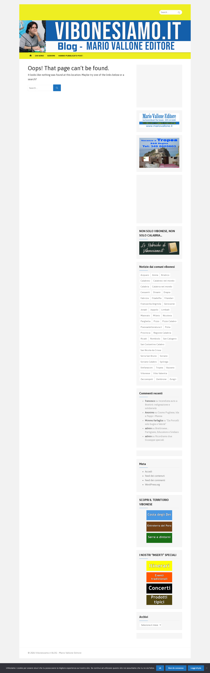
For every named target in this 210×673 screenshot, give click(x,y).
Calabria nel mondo (162, 286)
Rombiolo (155, 338)
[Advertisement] (160, 85)
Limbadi (165, 309)
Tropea (159, 367)
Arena (155, 275)
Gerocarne (169, 303)
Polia (167, 327)
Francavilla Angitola (151, 303)
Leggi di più (196, 668)
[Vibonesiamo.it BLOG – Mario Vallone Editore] (105, 36)
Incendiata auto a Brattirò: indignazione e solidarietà (161, 404)
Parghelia (145, 321)
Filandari (168, 298)
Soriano (164, 356)
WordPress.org (152, 484)
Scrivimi (51, 56)
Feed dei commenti (155, 480)
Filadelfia (156, 298)
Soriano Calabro (149, 361)
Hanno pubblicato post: (70, 56)
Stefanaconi (147, 367)
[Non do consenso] (206, 668)
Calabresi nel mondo (163, 280)
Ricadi (144, 338)
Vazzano (170, 367)
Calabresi (145, 280)
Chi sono (39, 56)
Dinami (157, 292)
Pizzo (156, 321)
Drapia (167, 292)
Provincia (145, 332)
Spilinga (164, 361)
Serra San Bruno (149, 356)
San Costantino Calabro (152, 344)
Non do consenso (176, 668)
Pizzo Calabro (169, 321)
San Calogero (170, 338)
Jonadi (144, 309)
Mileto (156, 315)
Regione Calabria (162, 332)
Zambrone (161, 379)
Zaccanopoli (147, 379)
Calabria (145, 286)
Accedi (148, 471)
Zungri (173, 379)
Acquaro (145, 275)
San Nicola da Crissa (151, 350)
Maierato (145, 315)
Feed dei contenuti (155, 475)
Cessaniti (145, 292)
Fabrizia (145, 298)
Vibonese (145, 373)
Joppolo (154, 309)
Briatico (165, 275)
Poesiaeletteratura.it (151, 327)
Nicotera (167, 315)
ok (160, 668)
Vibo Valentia (160, 373)
